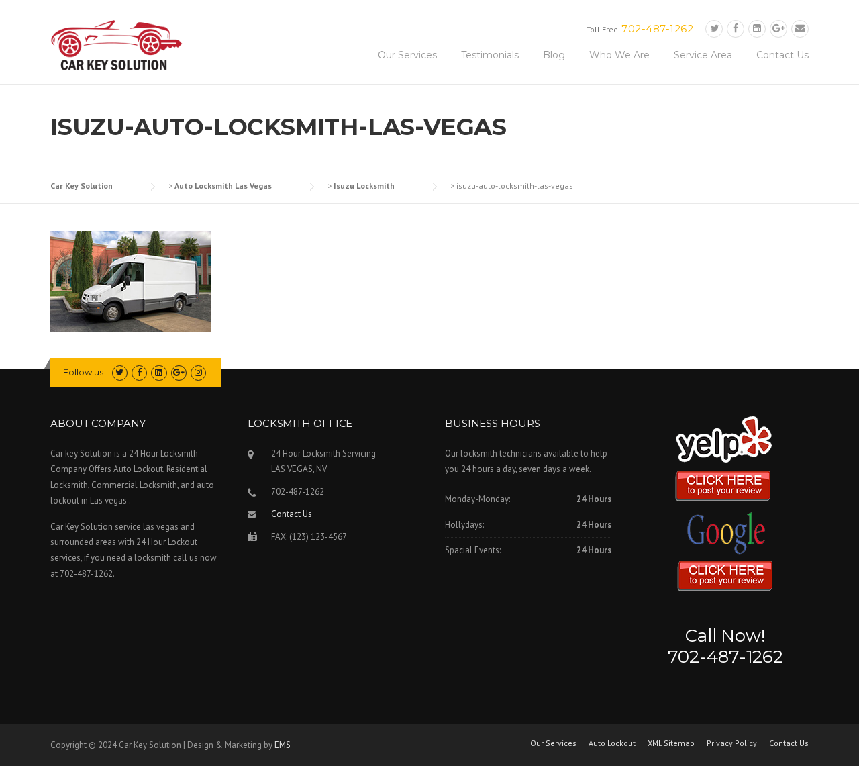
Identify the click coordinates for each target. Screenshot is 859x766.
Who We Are (619, 55)
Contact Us (782, 55)
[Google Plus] (778, 28)
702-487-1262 (657, 28)
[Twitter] (714, 28)
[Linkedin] (757, 28)
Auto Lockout (612, 743)
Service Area (703, 55)
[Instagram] (198, 372)
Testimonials (490, 55)
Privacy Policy (732, 743)
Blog (554, 55)
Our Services (407, 55)
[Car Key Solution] (117, 48)
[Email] (800, 28)
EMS (282, 745)
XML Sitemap (671, 743)
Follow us (83, 372)
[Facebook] (735, 28)
